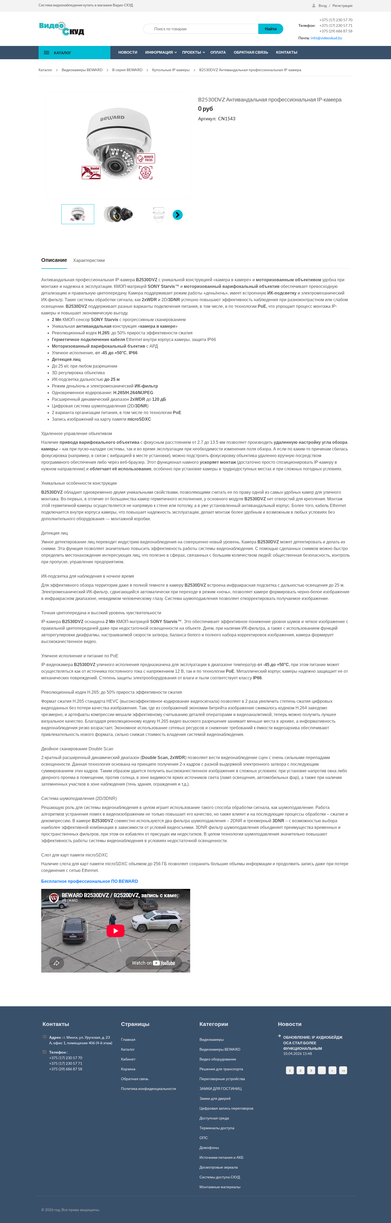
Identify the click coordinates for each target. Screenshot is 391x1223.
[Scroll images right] (178, 215)
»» (343, 1070)
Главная (128, 1039)
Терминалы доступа (216, 1128)
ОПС (203, 1137)
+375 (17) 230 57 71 (335, 25)
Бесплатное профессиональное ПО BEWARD (89, 881)
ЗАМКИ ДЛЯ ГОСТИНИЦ (220, 1088)
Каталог (128, 1049)
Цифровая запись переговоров (226, 1108)
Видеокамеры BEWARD (219, 1049)
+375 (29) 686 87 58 (335, 31)
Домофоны (209, 1147)
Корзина (128, 1069)
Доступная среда (214, 1118)
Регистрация (342, 5)
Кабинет (128, 1059)
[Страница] (322, 1070)
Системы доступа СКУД (219, 1177)
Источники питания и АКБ (221, 1157)
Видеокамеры (211, 1039)
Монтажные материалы (219, 1186)
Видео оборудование (217, 1059)
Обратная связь (134, 1078)
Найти (271, 28)
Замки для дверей (215, 1098)
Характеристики (89, 260)
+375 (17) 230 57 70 (335, 20)
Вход (323, 5)
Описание (54, 260)
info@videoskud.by (326, 38)
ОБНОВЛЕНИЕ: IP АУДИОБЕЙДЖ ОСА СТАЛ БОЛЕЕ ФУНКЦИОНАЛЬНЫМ (313, 1043)
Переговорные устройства (222, 1078)
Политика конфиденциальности (148, 1088)
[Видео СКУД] (61, 28)
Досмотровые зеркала (218, 1167)
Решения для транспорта (221, 1069)
